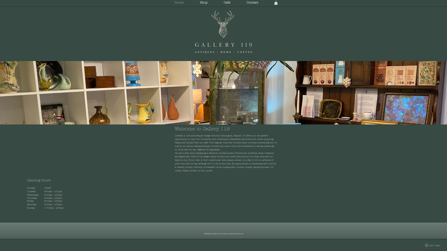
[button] (276, 3)
